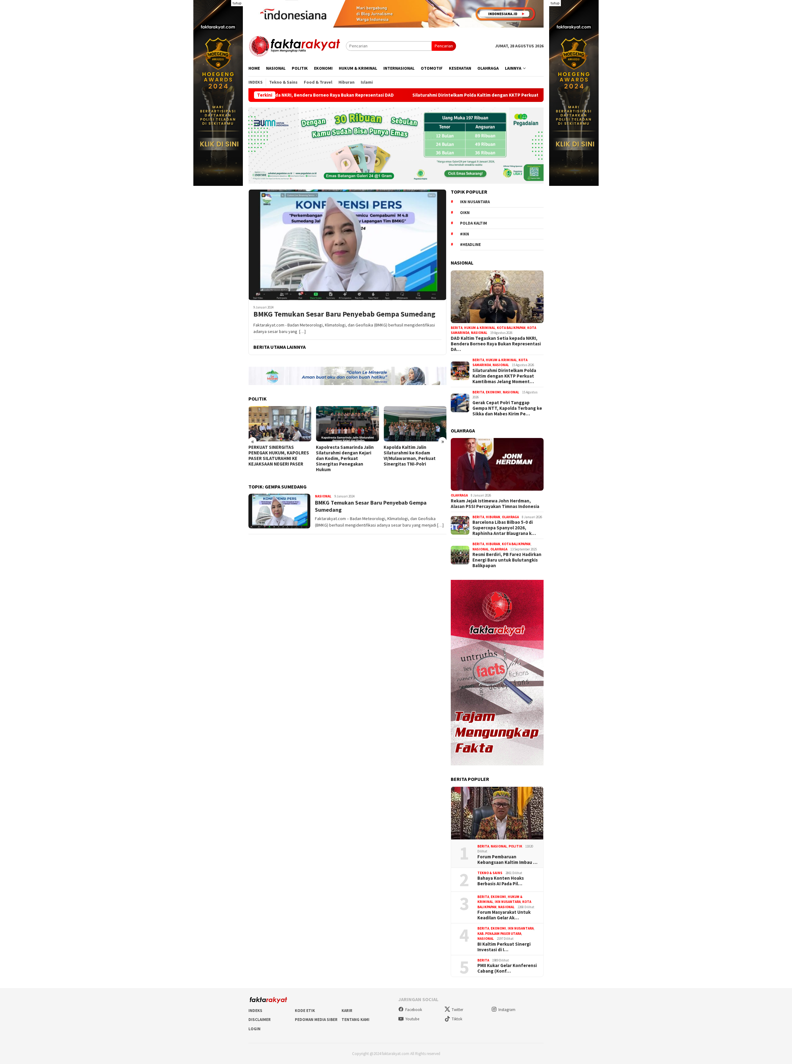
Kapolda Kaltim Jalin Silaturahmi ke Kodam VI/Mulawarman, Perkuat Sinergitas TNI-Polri (410, 455)
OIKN (465, 212)
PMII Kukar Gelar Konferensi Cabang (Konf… (507, 968)
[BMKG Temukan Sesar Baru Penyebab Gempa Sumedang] (347, 244)
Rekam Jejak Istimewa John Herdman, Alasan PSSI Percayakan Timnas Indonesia (495, 503)
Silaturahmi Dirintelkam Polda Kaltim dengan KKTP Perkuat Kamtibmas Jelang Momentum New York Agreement (463, 95)
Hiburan (493, 517)
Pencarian (444, 46)
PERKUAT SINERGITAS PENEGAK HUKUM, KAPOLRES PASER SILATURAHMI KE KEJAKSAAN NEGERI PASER (278, 455)
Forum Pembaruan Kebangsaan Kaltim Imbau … (507, 859)
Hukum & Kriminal (479, 328)
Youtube (412, 1019)
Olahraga (459, 495)
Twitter (457, 1009)
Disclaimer (259, 1019)
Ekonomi (493, 392)
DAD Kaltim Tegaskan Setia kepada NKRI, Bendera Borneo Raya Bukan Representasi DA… (496, 343)
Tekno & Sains (489, 873)
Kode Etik (305, 1010)
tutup (237, 3)
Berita (457, 328)
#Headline (470, 244)
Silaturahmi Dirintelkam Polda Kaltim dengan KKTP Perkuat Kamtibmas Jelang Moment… (504, 376)
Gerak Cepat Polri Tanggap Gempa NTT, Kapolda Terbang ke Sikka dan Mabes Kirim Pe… (507, 408)
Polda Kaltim (473, 223)
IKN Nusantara (475, 201)
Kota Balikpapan (511, 328)
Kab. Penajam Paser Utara (499, 933)
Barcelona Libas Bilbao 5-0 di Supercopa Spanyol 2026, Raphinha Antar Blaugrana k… (504, 527)
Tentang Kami (355, 1019)
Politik (515, 846)
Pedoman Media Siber (316, 1019)
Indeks (255, 1010)
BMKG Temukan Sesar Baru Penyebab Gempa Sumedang (344, 314)
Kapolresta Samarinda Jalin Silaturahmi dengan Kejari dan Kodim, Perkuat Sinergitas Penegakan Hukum (345, 458)
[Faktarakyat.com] (297, 45)
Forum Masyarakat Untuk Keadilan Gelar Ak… (504, 915)
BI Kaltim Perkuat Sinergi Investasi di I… (504, 946)
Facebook (413, 1009)
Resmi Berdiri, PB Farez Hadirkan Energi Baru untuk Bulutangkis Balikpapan (506, 560)
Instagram (506, 1009)
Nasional (323, 496)
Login (254, 1028)
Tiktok (457, 1019)
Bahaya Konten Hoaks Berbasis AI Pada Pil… (500, 881)
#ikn (464, 234)
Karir (347, 1010)
